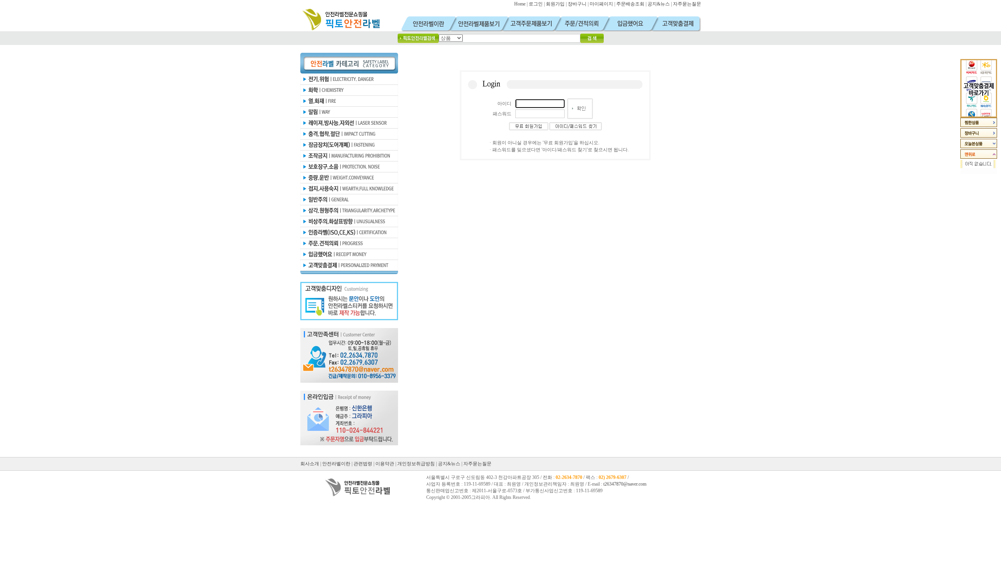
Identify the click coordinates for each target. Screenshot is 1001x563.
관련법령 (362, 463)
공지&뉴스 (659, 4)
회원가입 (555, 4)
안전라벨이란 (336, 463)
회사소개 (309, 463)
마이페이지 (601, 4)
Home (520, 4)
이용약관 (384, 463)
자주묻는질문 (687, 4)
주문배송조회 (630, 4)
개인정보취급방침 (416, 463)
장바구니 (577, 4)
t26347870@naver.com (624, 484)
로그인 (536, 4)
